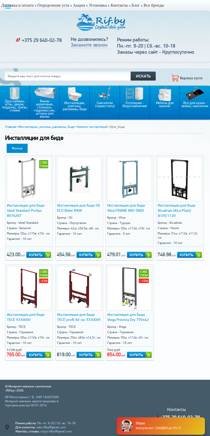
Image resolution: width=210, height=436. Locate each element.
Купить (36, 255)
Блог (136, 5)
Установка (98, 5)
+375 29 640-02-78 (42, 40)
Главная (10, 127)
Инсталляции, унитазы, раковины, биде (47, 127)
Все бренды (154, 5)
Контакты (119, 5)
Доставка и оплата (17, 5)
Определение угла (53, 5)
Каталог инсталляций (92, 127)
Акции (79, 5)
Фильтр (17, 148)
